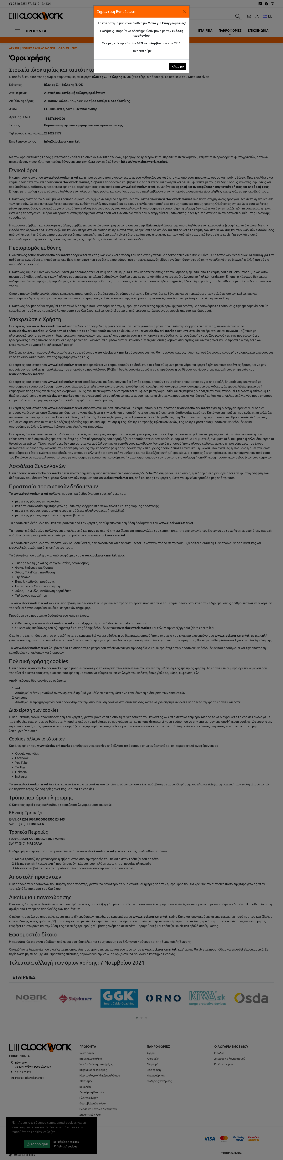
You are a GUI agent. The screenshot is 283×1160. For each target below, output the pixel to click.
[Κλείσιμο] (185, 11)
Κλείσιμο (178, 66)
